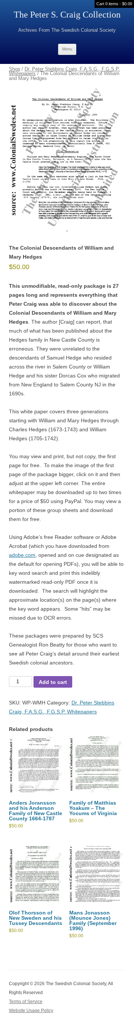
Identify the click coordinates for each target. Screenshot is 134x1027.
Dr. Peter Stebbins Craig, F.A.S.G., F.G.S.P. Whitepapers (64, 71)
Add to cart (53, 682)
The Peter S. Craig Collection (67, 14)
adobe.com (22, 555)
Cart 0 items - (114, 3)
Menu (67, 49)
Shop (14, 69)
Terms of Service (25, 1001)
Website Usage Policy (31, 1010)
